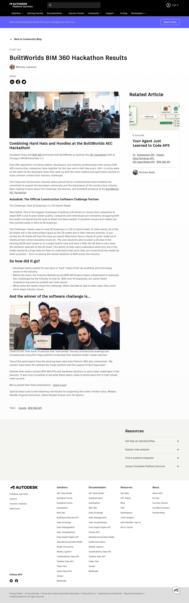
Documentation (97, 487)
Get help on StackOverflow (140, 441)
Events (22, 408)
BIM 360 (37, 155)
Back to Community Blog (28, 39)
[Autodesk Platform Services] (21, 5)
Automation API (146, 155)
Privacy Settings (32, 593)
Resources (126, 487)
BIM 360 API (35, 408)
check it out (59, 385)
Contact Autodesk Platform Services (145, 466)
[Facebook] (16, 580)
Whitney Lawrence (26, 67)
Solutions (62, 487)
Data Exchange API (143, 158)
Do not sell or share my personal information (60, 593)
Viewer (160, 155)
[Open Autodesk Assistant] (176, 590)
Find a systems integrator (139, 458)
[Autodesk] (24, 488)
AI (134, 155)
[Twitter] (11, 580)
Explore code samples (137, 449)
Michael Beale (147, 172)
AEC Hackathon (98, 155)
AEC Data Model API (144, 162)
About (155, 487)
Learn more (170, 22)
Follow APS (15, 574)
